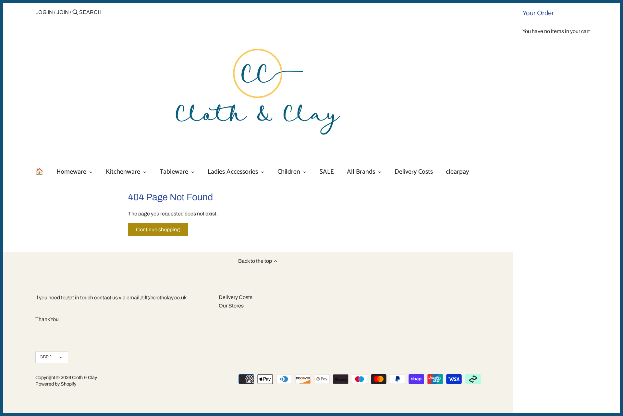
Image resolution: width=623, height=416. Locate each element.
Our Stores (231, 305)
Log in (44, 12)
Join (62, 12)
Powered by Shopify (55, 384)
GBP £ (46, 357)
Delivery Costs (235, 297)
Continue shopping (158, 229)
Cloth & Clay (84, 377)
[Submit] (75, 12)
